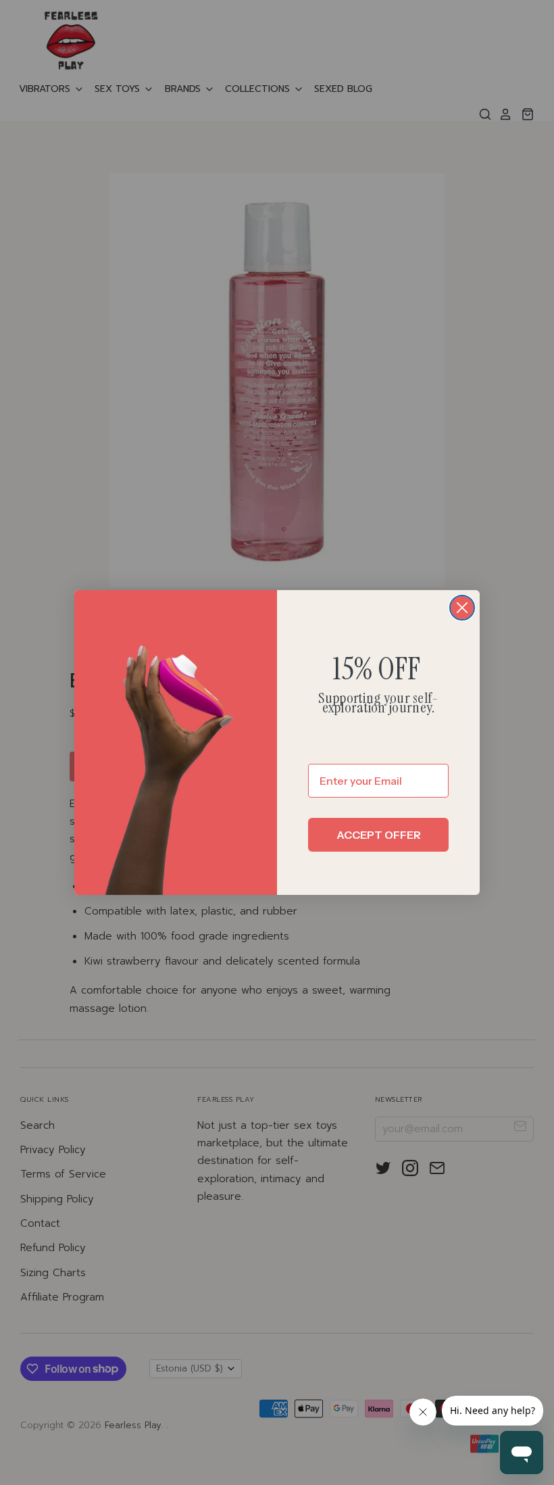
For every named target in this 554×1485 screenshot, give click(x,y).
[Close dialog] (462, 607)
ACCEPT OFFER (378, 835)
